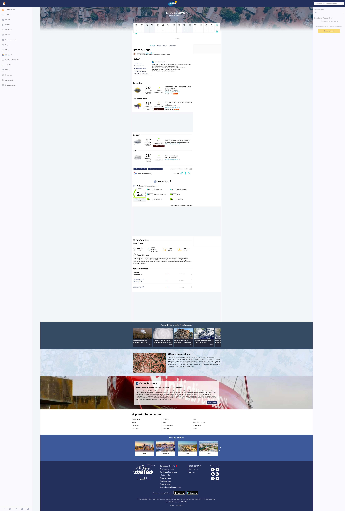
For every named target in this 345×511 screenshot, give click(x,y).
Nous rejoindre (165, 481)
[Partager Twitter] (189, 173)
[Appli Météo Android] (192, 493)
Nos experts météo (167, 469)
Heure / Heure (162, 46)
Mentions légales (142, 499)
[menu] (4, 3)
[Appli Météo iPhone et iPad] (179, 493)
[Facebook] (213, 469)
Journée (152, 46)
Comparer (172, 46)
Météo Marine (193, 469)
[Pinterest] (213, 478)
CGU (150, 499)
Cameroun (138, 8)
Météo (133, 8)
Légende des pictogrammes (170, 487)
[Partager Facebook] (185, 173)
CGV (154, 499)
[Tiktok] (217, 478)
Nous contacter (165, 484)
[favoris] (186, 13)
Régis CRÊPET (150, 53)
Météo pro (191, 472)
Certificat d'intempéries (168, 472)
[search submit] (342, 3)
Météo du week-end (155, 169)
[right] (219, 335)
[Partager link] (181, 173)
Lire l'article (212, 403)
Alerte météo (165, 475)
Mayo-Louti (147, 8)
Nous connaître (165, 478)
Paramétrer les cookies (209, 499)
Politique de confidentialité (193, 499)
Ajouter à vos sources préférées (143, 173)
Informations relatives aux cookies (175, 499)
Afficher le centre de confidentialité (177, 502)
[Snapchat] (213, 474)
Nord (143, 8)
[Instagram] (217, 474)
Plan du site (160, 499)
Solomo (152, 8)
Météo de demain (140, 169)
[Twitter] (217, 469)
